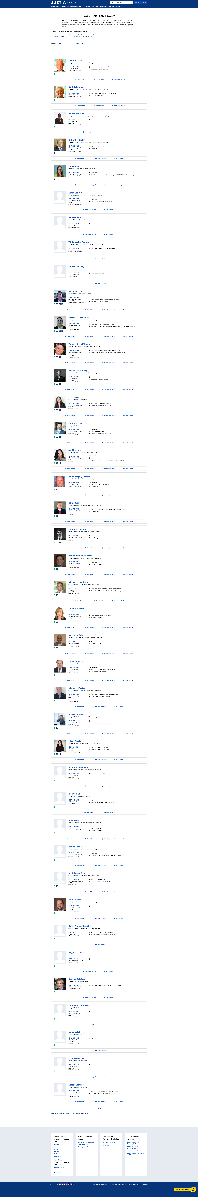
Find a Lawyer (55, 6)
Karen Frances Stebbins (79, 926)
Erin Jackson (74, 397)
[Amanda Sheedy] (60, 271)
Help (115, 1184)
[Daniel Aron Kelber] (60, 878)
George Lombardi (76, 1084)
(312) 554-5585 (73, 482)
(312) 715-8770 (73, 588)
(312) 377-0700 (73, 509)
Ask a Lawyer (65, 6)
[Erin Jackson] (60, 402)
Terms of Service (122, 1184)
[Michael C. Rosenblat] (60, 322)
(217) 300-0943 (73, 172)
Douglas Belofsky (76, 979)
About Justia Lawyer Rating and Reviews (135, 1154)
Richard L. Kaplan (76, 140)
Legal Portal (104, 1184)
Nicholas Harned (76, 1058)
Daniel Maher (75, 217)
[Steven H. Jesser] (60, 666)
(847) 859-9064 (73, 826)
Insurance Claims (83, 1144)
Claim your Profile (132, 1148)
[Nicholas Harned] (60, 1063)
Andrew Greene (76, 714)
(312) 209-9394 (73, 562)
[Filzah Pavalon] (60, 746)
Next (99, 1108)
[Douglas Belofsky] (60, 984)
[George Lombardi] (60, 1089)
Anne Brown (74, 820)
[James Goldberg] (60, 1037)
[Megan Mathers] (60, 957)
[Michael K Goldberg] (60, 375)
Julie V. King (74, 793)
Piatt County (57, 1172)
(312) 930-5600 (73, 377)
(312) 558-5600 (73, 1091)
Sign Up (143, 2)
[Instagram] (67, 1184)
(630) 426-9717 (73, 959)
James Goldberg (76, 1032)
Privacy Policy (132, 1184)
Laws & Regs (95, 6)
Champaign (57, 1144)
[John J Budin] (60, 507)
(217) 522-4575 (73, 224)
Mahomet (56, 1151)
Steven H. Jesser (76, 661)
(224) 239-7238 (73, 199)
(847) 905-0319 (73, 932)
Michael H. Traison (77, 688)
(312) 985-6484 (73, 403)
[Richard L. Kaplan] (60, 145)
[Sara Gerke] (60, 171)
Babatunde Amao (76, 113)
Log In (137, 2)
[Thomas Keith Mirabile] (60, 349)
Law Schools (86, 6)
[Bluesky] (71, 1184)
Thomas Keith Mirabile (79, 344)
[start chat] (193, 1189)
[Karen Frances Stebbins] (60, 931)
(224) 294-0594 (73, 747)
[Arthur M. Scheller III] (60, 772)
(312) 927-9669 (73, 694)
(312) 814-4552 (73, 879)
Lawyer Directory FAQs (134, 1146)
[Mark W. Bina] (60, 904)
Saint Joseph (57, 1156)
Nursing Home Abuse (84, 1147)
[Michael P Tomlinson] (60, 587)
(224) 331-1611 (73, 324)
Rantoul (56, 1149)
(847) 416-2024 (73, 985)
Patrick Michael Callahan (80, 555)
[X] (73, 1184)
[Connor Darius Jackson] (60, 428)
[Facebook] (64, 1184)
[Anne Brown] (60, 825)
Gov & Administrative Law (86, 1142)
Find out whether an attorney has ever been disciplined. (110, 1143)
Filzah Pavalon (75, 741)
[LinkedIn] (60, 1184)
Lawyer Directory (59, 10)
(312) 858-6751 (73, 773)
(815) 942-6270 (73, 273)
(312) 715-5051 (73, 906)
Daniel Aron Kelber (77, 873)
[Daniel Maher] (60, 222)
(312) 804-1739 (73, 641)
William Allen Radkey (78, 242)
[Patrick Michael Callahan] (60, 560)
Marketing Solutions (114, 6)
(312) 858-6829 (73, 721)
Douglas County (58, 1170)
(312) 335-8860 (73, 615)
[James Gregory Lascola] (60, 481)
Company (111, 1184)
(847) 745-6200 (73, 800)
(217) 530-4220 (73, 119)
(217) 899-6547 (73, 248)
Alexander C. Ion (76, 291)
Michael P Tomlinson (78, 582)
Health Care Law (69, 10)
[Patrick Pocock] (60, 851)
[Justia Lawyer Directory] (58, 2)
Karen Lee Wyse (76, 192)
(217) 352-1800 (73, 67)
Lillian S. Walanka (77, 608)
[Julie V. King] (60, 798)
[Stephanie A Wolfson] (60, 1010)
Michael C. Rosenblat (78, 317)
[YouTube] (62, 1184)
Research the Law (75, 6)
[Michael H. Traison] (60, 693)
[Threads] (69, 1184)
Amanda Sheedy (76, 266)
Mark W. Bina (74, 899)
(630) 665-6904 (73, 350)
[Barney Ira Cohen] (60, 640)
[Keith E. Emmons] (60, 92)
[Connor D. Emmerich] (60, 534)
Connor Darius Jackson (79, 423)
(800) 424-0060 (73, 668)
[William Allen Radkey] (60, 247)
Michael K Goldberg (77, 370)
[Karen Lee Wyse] (60, 197)
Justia (52, 10)
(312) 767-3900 (73, 456)
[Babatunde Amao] (60, 118)
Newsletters (103, 6)
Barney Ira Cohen (76, 635)
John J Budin (74, 502)
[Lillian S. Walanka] (60, 613)
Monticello (57, 1154)
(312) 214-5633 (73, 853)
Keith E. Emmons (76, 87)
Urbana (56, 1147)
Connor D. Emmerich (78, 529)
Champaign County (59, 1168)
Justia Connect (95, 1184)
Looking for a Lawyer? (182, 1189)
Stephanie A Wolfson (78, 1005)
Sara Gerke (73, 166)
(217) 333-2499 (73, 146)
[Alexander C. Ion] (60, 296)
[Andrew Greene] (60, 719)
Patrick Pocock (75, 846)
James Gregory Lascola (79, 476)
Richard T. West (75, 60)
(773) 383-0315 (73, 1064)
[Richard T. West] (60, 65)
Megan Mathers (76, 952)
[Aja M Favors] (60, 455)
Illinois (76, 10)
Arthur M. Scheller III (78, 767)
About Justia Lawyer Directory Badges (133, 1143)
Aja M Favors (74, 450)
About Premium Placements (135, 1151)
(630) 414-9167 (73, 297)
